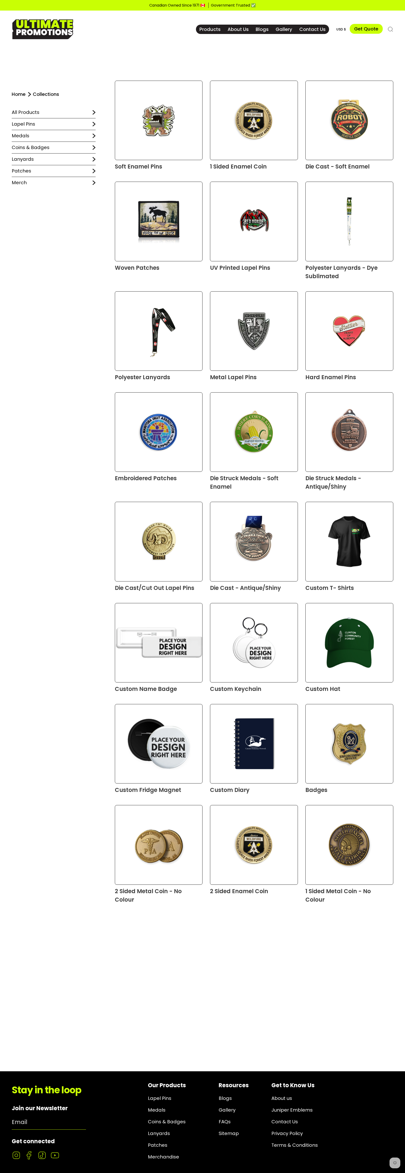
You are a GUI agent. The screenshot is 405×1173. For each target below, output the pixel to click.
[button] (210, 29)
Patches (21, 171)
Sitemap (229, 1133)
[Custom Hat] (349, 642)
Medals (20, 135)
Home (19, 94)
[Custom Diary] (254, 743)
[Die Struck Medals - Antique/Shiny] (349, 432)
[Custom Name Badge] (158, 642)
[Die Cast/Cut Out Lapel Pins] (158, 541)
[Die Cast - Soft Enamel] (349, 120)
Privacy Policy (287, 1133)
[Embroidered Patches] (158, 432)
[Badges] (349, 743)
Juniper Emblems (292, 1110)
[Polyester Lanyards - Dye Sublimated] (349, 221)
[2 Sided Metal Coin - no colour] (158, 844)
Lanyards (23, 159)
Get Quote (366, 29)
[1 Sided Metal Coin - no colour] (349, 844)
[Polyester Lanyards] (158, 331)
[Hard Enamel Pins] (349, 331)
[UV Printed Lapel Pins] (254, 221)
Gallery (227, 1110)
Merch (19, 182)
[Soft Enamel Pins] (158, 120)
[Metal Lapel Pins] (254, 331)
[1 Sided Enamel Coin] (254, 120)
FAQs (225, 1121)
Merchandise (163, 1157)
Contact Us (284, 1121)
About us (281, 1098)
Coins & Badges (30, 147)
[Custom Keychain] (254, 642)
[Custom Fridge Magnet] (158, 743)
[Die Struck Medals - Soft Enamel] (254, 432)
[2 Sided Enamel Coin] (254, 844)
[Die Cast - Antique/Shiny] (254, 541)
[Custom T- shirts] (349, 541)
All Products (25, 112)
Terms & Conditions (294, 1145)
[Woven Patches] (158, 221)
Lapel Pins (23, 124)
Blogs (225, 1098)
